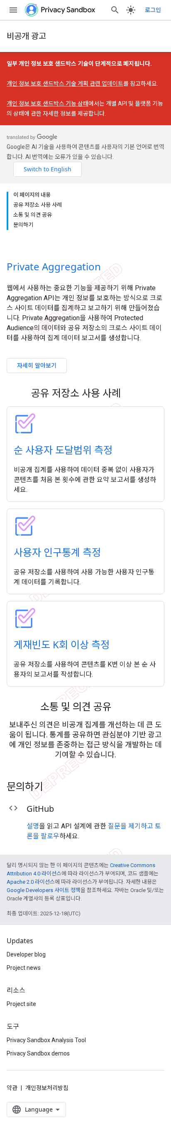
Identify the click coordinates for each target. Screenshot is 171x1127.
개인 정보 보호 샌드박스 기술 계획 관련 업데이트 (65, 83)
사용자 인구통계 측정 (57, 552)
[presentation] (85, 393)
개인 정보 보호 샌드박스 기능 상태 (47, 103)
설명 (33, 826)
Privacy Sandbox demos (38, 1053)
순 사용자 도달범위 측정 (63, 450)
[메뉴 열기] (13, 10)
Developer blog (26, 954)
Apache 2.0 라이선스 (31, 882)
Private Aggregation (54, 266)
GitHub (40, 808)
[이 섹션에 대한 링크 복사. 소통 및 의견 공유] (122, 708)
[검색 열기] (115, 10)
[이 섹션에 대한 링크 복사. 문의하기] (54, 788)
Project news (24, 967)
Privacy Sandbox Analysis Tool (46, 1040)
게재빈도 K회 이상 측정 (62, 644)
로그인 (153, 10)
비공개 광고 (26, 36)
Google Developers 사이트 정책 (44, 890)
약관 (12, 1088)
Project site (21, 1004)
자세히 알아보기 (36, 365)
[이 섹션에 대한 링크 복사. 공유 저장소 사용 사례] (131, 394)
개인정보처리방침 (46, 1088)
